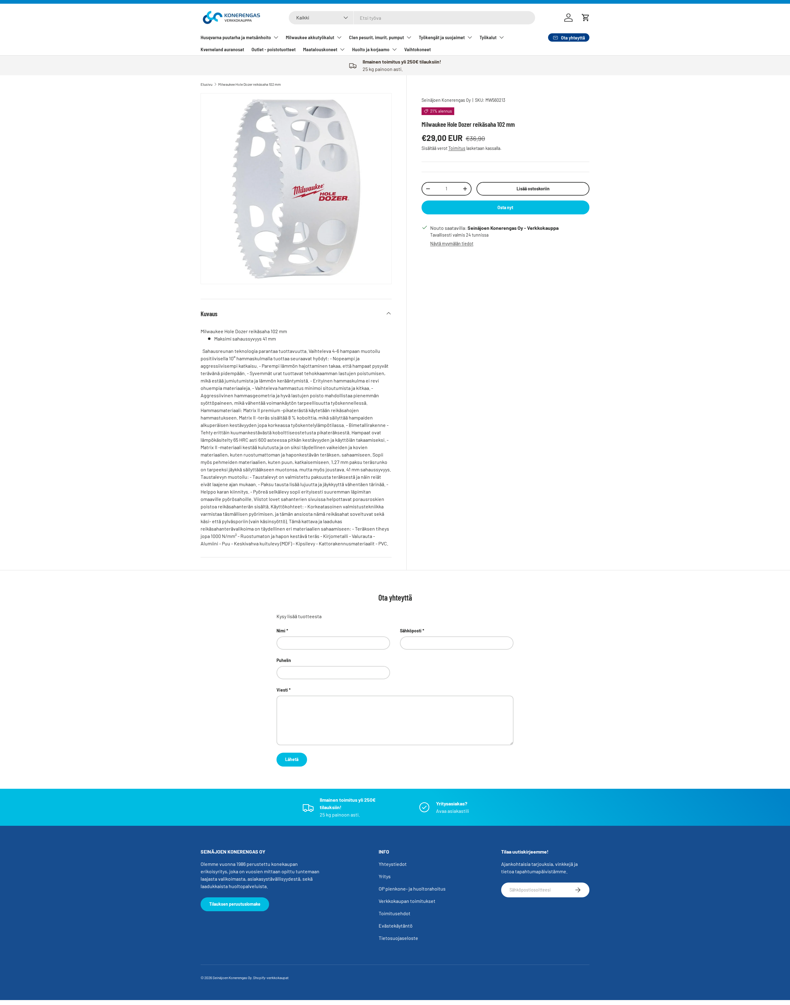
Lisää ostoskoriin (533, 188)
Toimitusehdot (394, 913)
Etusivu (206, 84)
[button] (585, 17)
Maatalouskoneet (320, 49)
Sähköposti (411, 630)
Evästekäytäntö (396, 925)
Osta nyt (505, 207)
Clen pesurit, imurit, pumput (376, 37)
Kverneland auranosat (222, 49)
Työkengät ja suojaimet (442, 37)
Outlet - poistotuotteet (274, 49)
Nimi (280, 630)
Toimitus (456, 148)
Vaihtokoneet (417, 49)
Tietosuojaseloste (398, 938)
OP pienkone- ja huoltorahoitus (412, 888)
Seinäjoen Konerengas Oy (446, 100)
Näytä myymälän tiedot (451, 243)
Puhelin (283, 660)
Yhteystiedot (393, 864)
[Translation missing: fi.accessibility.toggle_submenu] (276, 37)
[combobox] (412, 17)
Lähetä (291, 759)
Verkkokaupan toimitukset (407, 901)
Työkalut (488, 37)
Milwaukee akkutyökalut (310, 37)
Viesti (282, 690)
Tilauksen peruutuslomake (234, 904)
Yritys (385, 876)
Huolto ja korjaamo (370, 49)
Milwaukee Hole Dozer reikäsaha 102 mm (249, 84)
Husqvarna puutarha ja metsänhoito (236, 37)
